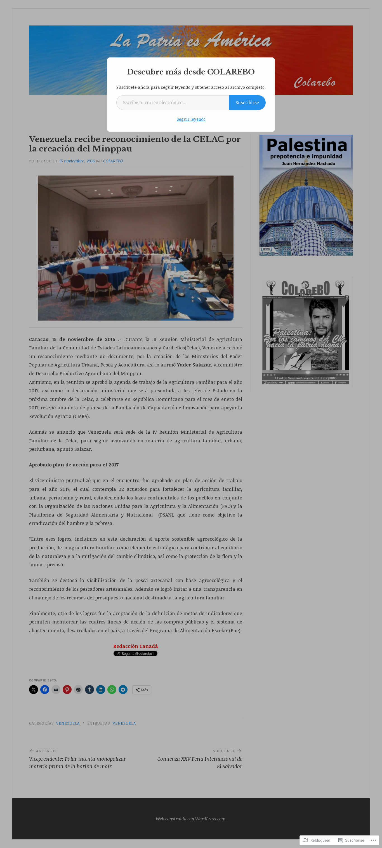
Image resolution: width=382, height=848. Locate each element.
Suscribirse (247, 102)
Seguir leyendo (191, 119)
